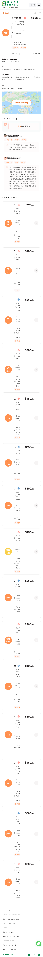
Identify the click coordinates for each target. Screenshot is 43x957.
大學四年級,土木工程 (15, 447)
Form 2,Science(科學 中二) (15, 864)
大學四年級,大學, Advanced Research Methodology (17, 18)
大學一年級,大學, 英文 (15, 580)
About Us (6, 910)
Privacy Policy (8, 941)
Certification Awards (11, 919)
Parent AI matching (10, 945)
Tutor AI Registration (11, 949)
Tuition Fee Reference (11, 936)
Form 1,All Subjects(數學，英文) (15, 251)
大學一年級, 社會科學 (15, 624)
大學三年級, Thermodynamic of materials (15, 665)
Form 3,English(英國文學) (15, 716)
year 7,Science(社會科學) (15, 398)
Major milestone (9, 923)
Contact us (7, 928)
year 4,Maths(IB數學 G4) (15, 762)
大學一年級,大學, (15, 813)
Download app (8, 932)
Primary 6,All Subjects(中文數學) (15, 299)
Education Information (11, 915)
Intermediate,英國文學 (15, 532)
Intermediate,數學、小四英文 (15, 350)
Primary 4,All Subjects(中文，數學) (15, 205)
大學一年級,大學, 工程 (15, 488)
